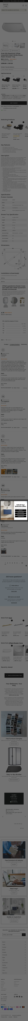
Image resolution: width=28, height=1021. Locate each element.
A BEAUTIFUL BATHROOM (20, 514)
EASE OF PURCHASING (21, 512)
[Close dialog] (26, 501)
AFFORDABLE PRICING (21, 516)
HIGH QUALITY (21, 510)
